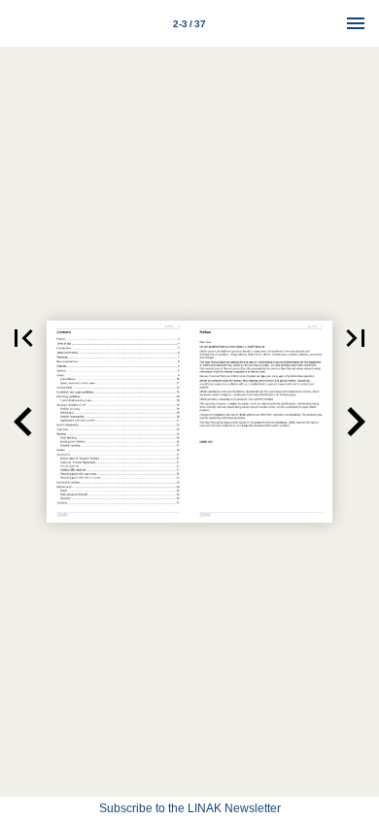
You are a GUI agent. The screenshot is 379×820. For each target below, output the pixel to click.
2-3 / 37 (189, 23)
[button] (23, 338)
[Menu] (355, 23)
